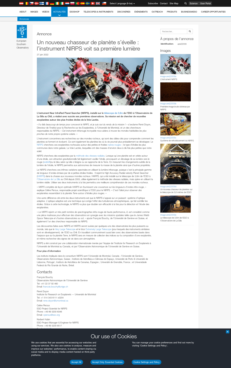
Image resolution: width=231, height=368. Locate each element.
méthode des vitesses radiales (90, 155)
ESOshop (74, 11)
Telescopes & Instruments (98, 11)
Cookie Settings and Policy (146, 362)
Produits (172, 11)
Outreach (157, 11)
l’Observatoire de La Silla (48, 179)
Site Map (174, 3)
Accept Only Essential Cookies (107, 362)
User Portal (205, 3)
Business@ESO (189, 11)
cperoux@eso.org (51, 314)
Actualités (59, 11)
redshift (46, 162)
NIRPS (40, 144)
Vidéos (45, 11)
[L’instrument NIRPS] (95, 81)
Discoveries (123, 11)
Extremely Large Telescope (98, 229)
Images (34, 11)
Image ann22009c (168, 137)
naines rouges (114, 144)
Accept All (76, 362)
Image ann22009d (168, 186)
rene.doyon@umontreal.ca (55, 300)
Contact (164, 3)
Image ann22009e (168, 215)
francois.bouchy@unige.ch (55, 286)
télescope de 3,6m (113, 113)
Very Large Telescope (65, 229)
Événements (141, 11)
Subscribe (153, 3)
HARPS (40, 176)
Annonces (24, 19)
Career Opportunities (213, 11)
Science (194, 3)
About (22, 11)
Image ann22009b (168, 103)
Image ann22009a (168, 76)
